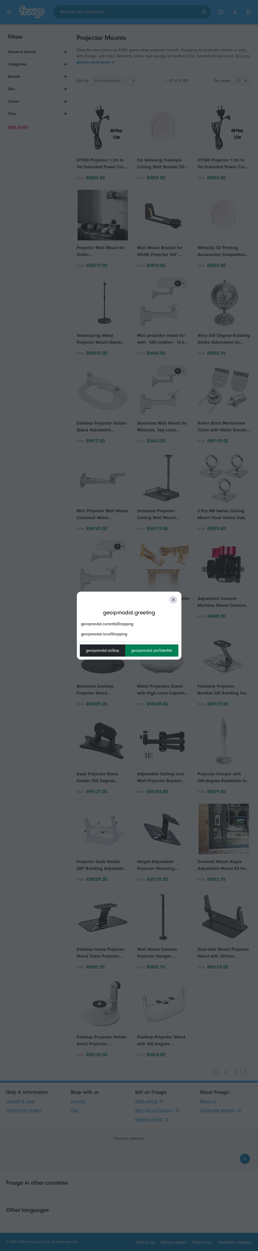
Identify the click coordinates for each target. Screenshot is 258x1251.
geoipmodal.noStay (102, 650)
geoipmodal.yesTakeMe (151, 650)
